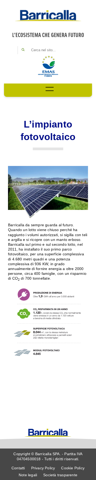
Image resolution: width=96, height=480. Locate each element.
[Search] (23, 50)
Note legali (28, 475)
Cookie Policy (73, 468)
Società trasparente (60, 475)
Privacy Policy (43, 468)
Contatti (18, 468)
